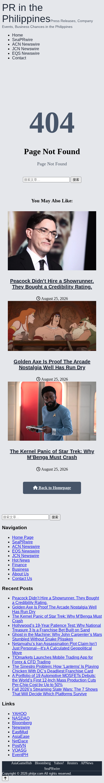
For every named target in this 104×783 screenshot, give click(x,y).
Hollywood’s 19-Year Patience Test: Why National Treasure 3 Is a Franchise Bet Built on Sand (56, 627)
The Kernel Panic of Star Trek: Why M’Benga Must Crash (52, 454)
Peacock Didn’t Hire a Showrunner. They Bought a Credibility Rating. (52, 284)
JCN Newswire (25, 49)
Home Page (23, 537)
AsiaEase (21, 736)
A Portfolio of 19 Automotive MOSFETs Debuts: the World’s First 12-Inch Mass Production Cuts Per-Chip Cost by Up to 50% (54, 680)
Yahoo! (59, 763)
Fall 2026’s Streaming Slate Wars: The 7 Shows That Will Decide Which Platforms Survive (55, 691)
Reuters (72, 763)
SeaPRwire (22, 40)
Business (20, 569)
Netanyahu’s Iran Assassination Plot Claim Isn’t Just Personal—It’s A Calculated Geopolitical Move (54, 648)
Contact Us (22, 578)
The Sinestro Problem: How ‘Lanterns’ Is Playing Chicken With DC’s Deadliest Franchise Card (55, 668)
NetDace (20, 741)
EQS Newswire (26, 53)
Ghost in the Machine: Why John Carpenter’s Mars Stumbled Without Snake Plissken (57, 636)
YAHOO (19, 713)
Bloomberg (22, 723)
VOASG (19, 750)
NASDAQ (21, 718)
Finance (19, 565)
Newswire (21, 727)
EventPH (20, 755)
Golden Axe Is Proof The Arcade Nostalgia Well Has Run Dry (52, 364)
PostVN (19, 745)
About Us (20, 574)
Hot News (21, 560)
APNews (87, 763)
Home (17, 35)
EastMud (20, 732)
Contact (19, 58)
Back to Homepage (54, 488)
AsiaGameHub (21, 763)
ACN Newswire (26, 44)
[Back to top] (5, 778)
